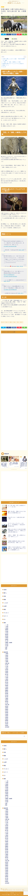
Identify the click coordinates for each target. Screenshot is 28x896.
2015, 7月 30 (20, 266)
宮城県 (6, 671)
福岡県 (6, 707)
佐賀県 (6, 656)
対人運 (6, 640)
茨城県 (6, 714)
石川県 (6, 703)
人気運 (6, 626)
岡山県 (6, 682)
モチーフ (6, 616)
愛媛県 (6, 690)
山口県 (6, 676)
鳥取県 (6, 725)
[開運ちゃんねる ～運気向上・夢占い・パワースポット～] (14, 3)
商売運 (6, 636)
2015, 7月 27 (7, 281)
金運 (6, 647)
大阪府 (6, 668)
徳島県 (6, 688)
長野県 (6, 717)
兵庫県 (6, 658)
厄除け (5, 589)
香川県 (6, 722)
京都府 (6, 655)
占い (5, 619)
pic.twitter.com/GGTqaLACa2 (10, 276)
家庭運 (6, 639)
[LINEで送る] (14, 38)
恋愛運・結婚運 (8, 642)
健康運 (6, 629)
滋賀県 (6, 699)
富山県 (6, 674)
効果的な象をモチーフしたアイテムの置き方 (13, 63)
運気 (5, 622)
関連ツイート (6, 65)
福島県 (6, 709)
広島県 (6, 687)
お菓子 (5, 606)
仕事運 (3, 322)
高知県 (6, 723)
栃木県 (6, 696)
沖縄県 (6, 698)
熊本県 (6, 701)
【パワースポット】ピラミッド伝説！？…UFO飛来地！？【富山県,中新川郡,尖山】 (16, 525)
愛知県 (6, 691)
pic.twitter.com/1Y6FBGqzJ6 (10, 289)
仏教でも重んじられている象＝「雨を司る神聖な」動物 (14, 59)
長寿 (5, 596)
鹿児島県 (7, 727)
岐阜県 (6, 680)
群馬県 (6, 712)
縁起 (15, 322)
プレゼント (6, 612)
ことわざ (6, 602)
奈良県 (6, 669)
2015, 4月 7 (20, 293)
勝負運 (6, 634)
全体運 (6, 631)
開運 (22, 322)
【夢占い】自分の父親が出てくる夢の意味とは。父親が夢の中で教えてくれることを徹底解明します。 (17, 548)
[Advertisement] (14, 391)
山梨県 (6, 679)
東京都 (6, 695)
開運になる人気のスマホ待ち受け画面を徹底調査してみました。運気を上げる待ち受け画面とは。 (17, 531)
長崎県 (6, 715)
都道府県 (6, 652)
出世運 (8, 322)
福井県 (6, 706)
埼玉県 (6, 664)
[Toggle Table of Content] (24, 57)
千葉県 (6, 661)
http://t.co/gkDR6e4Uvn (9, 274)
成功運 (6, 644)
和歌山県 (7, 663)
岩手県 (6, 840)
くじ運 (6, 625)
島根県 (6, 685)
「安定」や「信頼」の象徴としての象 (12, 61)
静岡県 (6, 720)
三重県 (6, 653)
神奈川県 (7, 704)
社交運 (6, 645)
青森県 (6, 719)
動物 (11, 322)
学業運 (6, 637)
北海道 (6, 660)
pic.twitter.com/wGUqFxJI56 (10, 246)
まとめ (4, 66)
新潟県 (6, 693)
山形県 (6, 677)
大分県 (6, 666)
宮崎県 (6, 672)
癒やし (5, 592)
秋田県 (6, 711)
